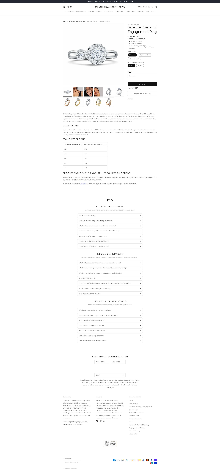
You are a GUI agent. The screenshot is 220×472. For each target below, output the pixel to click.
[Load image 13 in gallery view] (109, 102)
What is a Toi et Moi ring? (110, 216)
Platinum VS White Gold (136, 412)
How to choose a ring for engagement (140, 406)
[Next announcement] (157, 1)
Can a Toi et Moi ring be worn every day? (110, 236)
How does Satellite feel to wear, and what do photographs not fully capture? (110, 283)
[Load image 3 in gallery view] (88, 92)
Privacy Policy (133, 434)
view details (132, 48)
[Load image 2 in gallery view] (78, 92)
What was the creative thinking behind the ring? (110, 288)
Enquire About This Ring (142, 93)
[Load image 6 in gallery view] (119, 92)
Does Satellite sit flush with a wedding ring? (110, 246)
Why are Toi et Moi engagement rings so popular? (110, 221)
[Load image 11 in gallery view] (88, 102)
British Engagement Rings (77, 21)
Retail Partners (133, 403)
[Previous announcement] (63, 1)
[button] (149, 7)
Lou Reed (83, 183)
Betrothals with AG (134, 416)
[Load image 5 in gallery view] (109, 92)
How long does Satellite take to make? (110, 330)
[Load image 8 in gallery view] (67, 102)
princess (81, 180)
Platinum (132, 55)
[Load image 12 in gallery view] (98, 102)
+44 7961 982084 (76, 424)
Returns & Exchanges (135, 431)
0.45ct (131, 65)
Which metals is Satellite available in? (110, 320)
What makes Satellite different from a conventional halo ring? (110, 263)
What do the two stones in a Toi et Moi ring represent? (110, 226)
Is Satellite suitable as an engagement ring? (110, 241)
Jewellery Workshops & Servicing (139, 425)
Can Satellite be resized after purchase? (110, 341)
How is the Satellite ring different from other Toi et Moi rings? (110, 231)
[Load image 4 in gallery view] (98, 92)
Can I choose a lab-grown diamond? (110, 325)
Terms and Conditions (135, 419)
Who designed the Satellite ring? (110, 293)
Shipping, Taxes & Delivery (137, 428)
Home (64, 21)
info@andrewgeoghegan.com (77, 422)
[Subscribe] (123, 375)
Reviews (131, 422)
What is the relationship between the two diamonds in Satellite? (110, 273)
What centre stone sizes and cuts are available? (110, 310)
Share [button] (131, 98)
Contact (131, 400)
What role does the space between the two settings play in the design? (110, 268)
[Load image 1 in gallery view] (67, 92)
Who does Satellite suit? (110, 278)
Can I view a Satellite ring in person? (110, 336)
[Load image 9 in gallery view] (78, 102)
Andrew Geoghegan (72, 468)
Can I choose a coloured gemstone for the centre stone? (110, 315)
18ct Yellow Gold (145, 55)
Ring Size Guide (133, 409)
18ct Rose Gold (134, 58)
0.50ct (140, 65)
